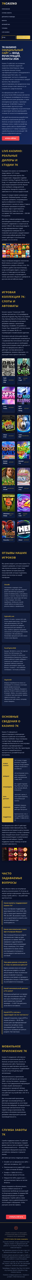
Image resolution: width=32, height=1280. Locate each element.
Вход (3, 37)
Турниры (4, 28)
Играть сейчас (10, 138)
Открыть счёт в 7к (16, 1217)
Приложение (6, 9)
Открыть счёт (20, 37)
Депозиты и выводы (8, 16)
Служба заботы (7, 12)
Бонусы (4, 20)
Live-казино (5, 32)
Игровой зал (6, 24)
